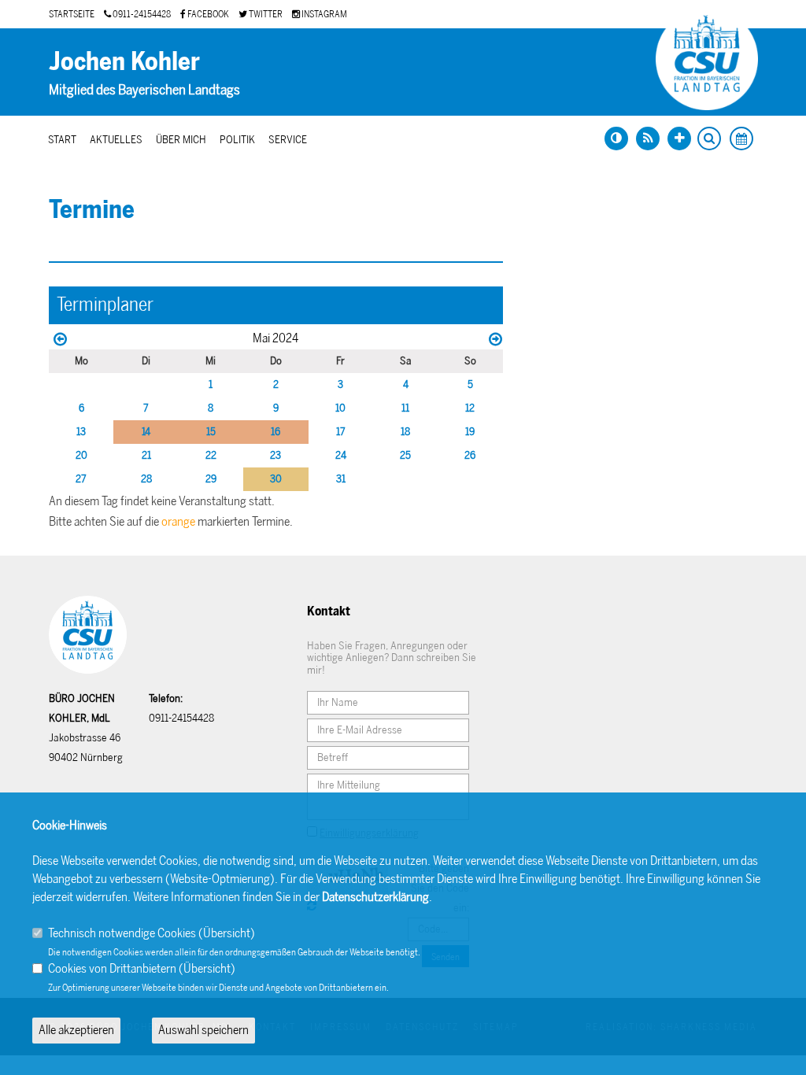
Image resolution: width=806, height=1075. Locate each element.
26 (469, 455)
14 (146, 431)
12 (470, 408)
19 (470, 431)
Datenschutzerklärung (375, 896)
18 (405, 431)
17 (341, 431)
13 (81, 431)
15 (211, 431)
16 (275, 431)
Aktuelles (116, 139)
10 (340, 408)
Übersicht (226, 932)
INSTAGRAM (323, 14)
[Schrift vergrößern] (679, 138)
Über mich (181, 139)
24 (340, 455)
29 (210, 479)
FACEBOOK (207, 14)
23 (275, 455)
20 (81, 455)
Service (287, 139)
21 (146, 455)
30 (276, 479)
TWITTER (265, 14)
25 (405, 455)
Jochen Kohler (124, 61)
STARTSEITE (71, 14)
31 (341, 479)
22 (210, 455)
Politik (237, 139)
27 (81, 479)
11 (405, 408)
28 (146, 479)
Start (62, 139)
